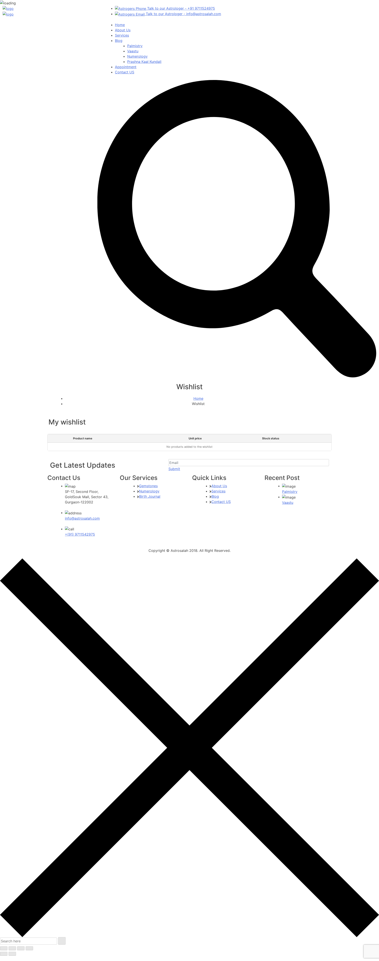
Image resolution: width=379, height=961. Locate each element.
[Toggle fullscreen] (12, 948)
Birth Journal (149, 496)
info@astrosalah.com (82, 518)
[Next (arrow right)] (12, 954)
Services (122, 35)
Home (120, 25)
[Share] (21, 948)
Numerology (137, 56)
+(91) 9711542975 (80, 534)
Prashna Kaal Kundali (144, 61)
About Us (123, 30)
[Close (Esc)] (29, 948)
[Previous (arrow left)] (3, 954)
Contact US (124, 72)
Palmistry (135, 46)
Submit (174, 469)
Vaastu (132, 51)
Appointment (125, 67)
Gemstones (148, 486)
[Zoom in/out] (3, 948)
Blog (118, 40)
